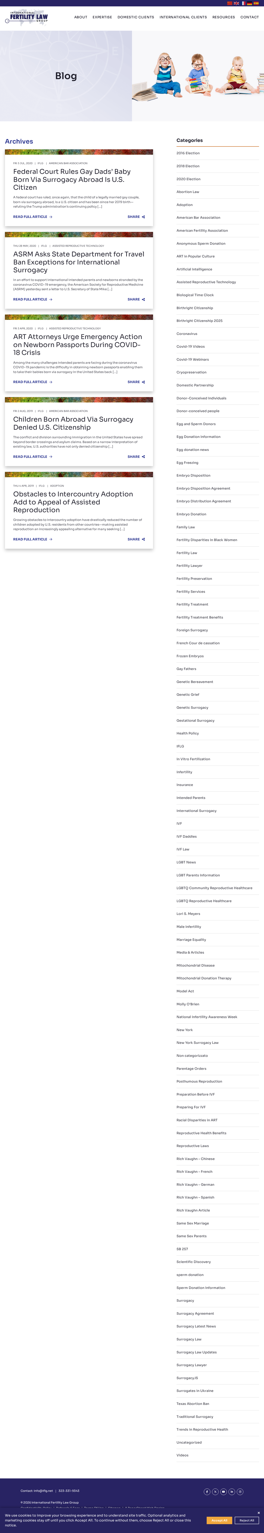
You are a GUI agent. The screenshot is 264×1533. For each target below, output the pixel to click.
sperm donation (190, 1275)
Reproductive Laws (193, 1146)
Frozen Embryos (190, 656)
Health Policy (188, 733)
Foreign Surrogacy (192, 630)
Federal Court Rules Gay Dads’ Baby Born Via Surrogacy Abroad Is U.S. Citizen (72, 179)
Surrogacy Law (189, 1339)
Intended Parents (191, 798)
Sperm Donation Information (201, 1288)
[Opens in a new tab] (207, 1492)
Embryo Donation (191, 514)
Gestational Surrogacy (195, 720)
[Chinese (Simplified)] (230, 3)
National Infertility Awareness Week (207, 1017)
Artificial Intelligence (194, 269)
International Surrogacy (197, 811)
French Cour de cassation (198, 643)
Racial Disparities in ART (197, 1120)
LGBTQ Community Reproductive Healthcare (214, 888)
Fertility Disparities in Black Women (207, 540)
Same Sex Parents (192, 1236)
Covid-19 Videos (191, 346)
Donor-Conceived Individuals (201, 398)
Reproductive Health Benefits (201, 1133)
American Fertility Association (202, 230)
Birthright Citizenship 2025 (200, 321)
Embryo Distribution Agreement (204, 501)
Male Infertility (189, 927)
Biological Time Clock (195, 295)
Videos (183, 1455)
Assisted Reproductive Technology (78, 245)
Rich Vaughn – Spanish (195, 1197)
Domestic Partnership (195, 385)
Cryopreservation (191, 372)
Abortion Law (188, 192)
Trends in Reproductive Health (202, 1429)
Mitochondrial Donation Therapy (204, 978)
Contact (249, 17)
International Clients (183, 17)
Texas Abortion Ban (193, 1404)
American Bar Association (68, 163)
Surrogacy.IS (187, 1378)
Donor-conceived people (198, 411)
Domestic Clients (136, 17)
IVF (179, 823)
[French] (243, 3)
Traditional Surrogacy (195, 1417)
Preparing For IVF (191, 1107)
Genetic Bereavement (195, 682)
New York (185, 1030)
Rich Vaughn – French (194, 1171)
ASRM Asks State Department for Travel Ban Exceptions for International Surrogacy (78, 262)
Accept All (219, 1520)
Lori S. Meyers (188, 914)
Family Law (186, 527)
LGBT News (186, 862)
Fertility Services (191, 591)
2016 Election (188, 153)
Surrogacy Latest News (196, 1326)
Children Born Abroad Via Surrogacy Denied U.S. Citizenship (73, 423)
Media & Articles (190, 952)
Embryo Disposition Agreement (203, 488)
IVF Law (183, 849)
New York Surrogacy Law (198, 1043)
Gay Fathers (186, 669)
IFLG (40, 163)
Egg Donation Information (198, 437)
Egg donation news (193, 450)
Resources (223, 17)
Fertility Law (187, 553)
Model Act (185, 991)
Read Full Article (30, 217)
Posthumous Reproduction (199, 1081)
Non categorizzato (192, 1056)
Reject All (247, 1520)
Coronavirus (187, 334)
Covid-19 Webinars (193, 359)
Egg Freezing (187, 463)
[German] (249, 3)
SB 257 (182, 1249)
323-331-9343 (69, 1491)
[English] (236, 3)
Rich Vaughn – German (195, 1184)
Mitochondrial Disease (196, 965)
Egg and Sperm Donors (196, 424)
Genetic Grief (188, 694)
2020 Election (188, 179)
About (80, 17)
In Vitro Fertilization (193, 759)
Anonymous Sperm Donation (201, 243)
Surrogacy (185, 1300)
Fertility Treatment (192, 604)
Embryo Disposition (193, 475)
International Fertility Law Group (55, 1502)
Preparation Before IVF (196, 1094)
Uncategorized (189, 1442)
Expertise (102, 17)
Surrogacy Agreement (195, 1313)
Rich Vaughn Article (193, 1210)
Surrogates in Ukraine (195, 1391)
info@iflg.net (43, 1491)
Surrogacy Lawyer (192, 1365)
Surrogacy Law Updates (197, 1352)
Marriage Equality (191, 940)
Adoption (57, 485)
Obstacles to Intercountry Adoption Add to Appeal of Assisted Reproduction (73, 502)
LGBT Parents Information (198, 875)
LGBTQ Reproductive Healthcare (204, 901)
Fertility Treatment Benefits (200, 617)
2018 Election (188, 166)
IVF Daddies (187, 836)
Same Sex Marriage (193, 1223)
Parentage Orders (191, 1068)
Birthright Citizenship (195, 308)
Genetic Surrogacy (192, 707)
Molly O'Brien (188, 1004)
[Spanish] (256, 3)
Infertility (184, 772)
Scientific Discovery (194, 1262)
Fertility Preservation (194, 578)
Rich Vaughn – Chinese (196, 1159)
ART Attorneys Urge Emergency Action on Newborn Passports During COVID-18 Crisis (77, 345)
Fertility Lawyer (190, 566)
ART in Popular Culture (196, 256)
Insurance (185, 785)
